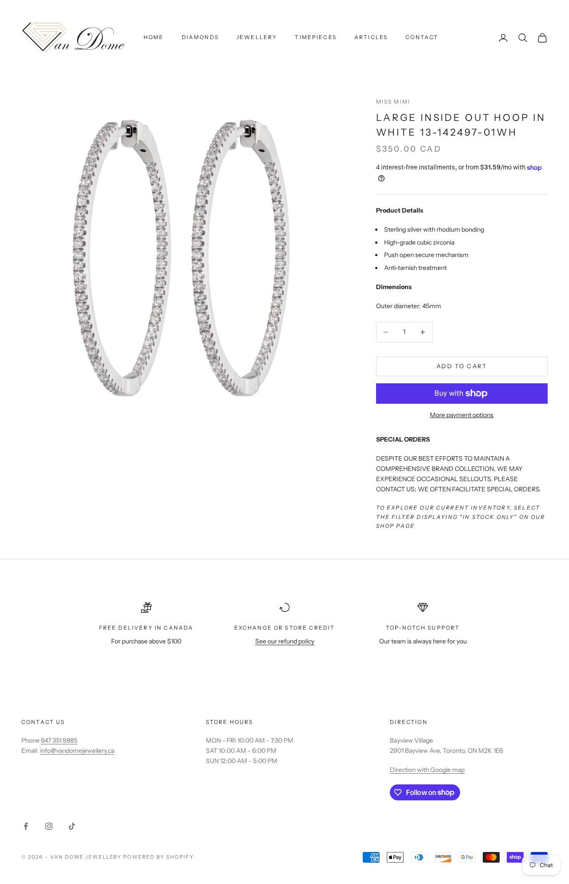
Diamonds (200, 37)
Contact (421, 37)
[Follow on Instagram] (48, 826)
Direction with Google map (427, 770)
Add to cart (462, 366)
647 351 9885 (59, 740)
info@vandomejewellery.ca (77, 751)
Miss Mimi (393, 101)
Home (154, 37)
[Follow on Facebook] (25, 826)
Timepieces (316, 37)
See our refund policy (284, 641)
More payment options (461, 415)
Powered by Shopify (158, 857)
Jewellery (256, 37)
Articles (371, 37)
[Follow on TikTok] (72, 826)
